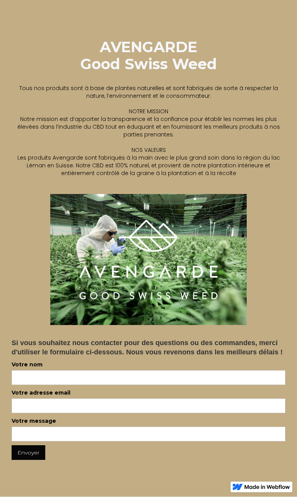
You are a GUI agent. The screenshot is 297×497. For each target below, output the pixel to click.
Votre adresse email (41, 392)
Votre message (34, 420)
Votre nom (27, 364)
